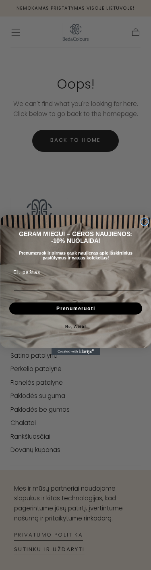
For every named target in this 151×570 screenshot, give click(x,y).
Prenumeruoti (75, 308)
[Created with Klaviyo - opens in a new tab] (76, 351)
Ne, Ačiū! (75, 326)
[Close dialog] (144, 221)
